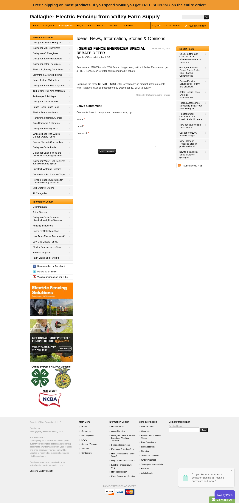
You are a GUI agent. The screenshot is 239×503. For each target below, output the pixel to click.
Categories (48, 25)
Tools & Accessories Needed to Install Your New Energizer (190, 106)
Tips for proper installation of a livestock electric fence (190, 117)
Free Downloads (148, 442)
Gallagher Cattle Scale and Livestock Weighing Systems (47, 219)
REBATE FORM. (107, 84)
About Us (145, 431)
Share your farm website (152, 464)
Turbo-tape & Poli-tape (44, 96)
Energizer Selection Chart (46, 231)
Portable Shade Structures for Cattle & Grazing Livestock (48, 181)
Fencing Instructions (43, 225)
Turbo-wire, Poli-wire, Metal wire (49, 91)
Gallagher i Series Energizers (48, 42)
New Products (147, 426)
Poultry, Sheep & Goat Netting (48, 142)
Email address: (175, 426)
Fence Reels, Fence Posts (46, 107)
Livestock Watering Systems (47, 169)
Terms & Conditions (150, 455)
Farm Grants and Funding (46, 258)
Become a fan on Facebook (51, 266)
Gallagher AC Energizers (45, 53)
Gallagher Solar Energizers (46, 64)
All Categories (40, 193)
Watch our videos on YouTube (52, 277)
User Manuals (40, 207)
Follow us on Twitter (47, 271)
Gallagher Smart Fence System (48, 85)
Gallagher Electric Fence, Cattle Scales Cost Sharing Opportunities (189, 71)
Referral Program (41, 252)
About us (113, 25)
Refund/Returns (148, 447)
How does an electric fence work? (190, 126)
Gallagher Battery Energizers (47, 58)
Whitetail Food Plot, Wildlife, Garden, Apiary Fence (47, 135)
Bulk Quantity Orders (43, 188)
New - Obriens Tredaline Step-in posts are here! (188, 144)
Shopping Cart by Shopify (41, 471)
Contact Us (127, 25)
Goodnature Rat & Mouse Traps (49, 174)
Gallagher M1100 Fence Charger (188, 134)
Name (81, 119)
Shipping (145, 451)
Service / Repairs (96, 25)
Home (36, 25)
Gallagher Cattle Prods (44, 147)
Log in (155, 25)
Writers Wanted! (148, 460)
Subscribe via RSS (192, 165)
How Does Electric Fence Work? (49, 236)
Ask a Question (40, 212)
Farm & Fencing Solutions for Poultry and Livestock (189, 84)
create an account (171, 25)
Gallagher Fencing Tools (45, 128)
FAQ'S (80, 25)
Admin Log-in (147, 473)
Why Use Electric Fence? (45, 241)
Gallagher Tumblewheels (45, 101)
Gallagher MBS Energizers (46, 48)
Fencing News (65, 25)
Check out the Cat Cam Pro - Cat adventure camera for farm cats (190, 58)
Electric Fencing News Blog (47, 247)
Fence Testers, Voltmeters (46, 80)
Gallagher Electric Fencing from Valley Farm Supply (95, 16)
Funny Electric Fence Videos (151, 436)
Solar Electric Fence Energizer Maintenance (189, 95)
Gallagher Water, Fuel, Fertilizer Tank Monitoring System (49, 162)
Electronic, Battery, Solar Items (48, 69)
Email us (145, 468)
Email (80, 126)
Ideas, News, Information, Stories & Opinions (121, 38)
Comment (83, 133)
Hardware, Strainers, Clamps (47, 118)
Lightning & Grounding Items (47, 75)
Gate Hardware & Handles (46, 123)
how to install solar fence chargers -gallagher (188, 155)
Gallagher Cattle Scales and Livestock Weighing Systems (47, 154)
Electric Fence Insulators (45, 112)
